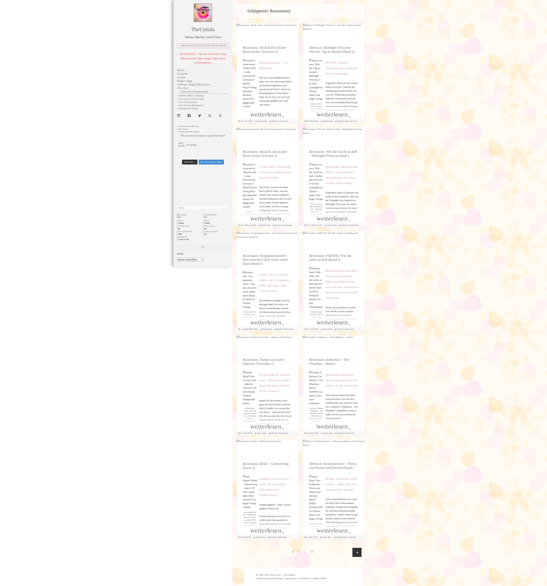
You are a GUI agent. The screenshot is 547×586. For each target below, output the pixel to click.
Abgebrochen (343, 121)
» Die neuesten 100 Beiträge (190, 99)
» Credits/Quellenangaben (188, 132)
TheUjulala (203, 29)
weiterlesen (274, 116)
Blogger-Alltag (184, 81)
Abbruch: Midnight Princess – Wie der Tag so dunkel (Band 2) (332, 50)
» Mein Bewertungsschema (194, 91)
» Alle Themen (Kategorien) (190, 105)
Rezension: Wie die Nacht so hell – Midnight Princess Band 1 (333, 154)
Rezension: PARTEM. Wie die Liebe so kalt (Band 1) (330, 258)
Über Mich (182, 88)
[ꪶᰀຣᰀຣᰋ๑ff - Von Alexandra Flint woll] (219, 156)
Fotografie (182, 73)
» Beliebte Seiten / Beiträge (190, 95)
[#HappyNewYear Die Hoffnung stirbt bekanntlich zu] (203, 156)
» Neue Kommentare (187, 102)
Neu (203, 247)
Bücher (181, 70)
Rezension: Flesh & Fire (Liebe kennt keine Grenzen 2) (265, 50)
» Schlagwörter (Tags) (187, 108)
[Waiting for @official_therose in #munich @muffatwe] (186, 153)
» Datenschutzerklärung (187, 126)
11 (313, 551)
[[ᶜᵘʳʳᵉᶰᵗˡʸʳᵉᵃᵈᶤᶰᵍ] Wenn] (186, 156)
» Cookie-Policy (318, 578)
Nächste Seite (357, 552)
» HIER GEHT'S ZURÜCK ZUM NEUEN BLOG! (203, 45)
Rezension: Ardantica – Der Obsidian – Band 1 (329, 362)
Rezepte (181, 77)
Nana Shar (262, 121)
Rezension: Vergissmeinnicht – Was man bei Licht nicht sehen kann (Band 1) (265, 260)
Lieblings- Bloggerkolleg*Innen (193, 84)
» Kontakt (303, 578)
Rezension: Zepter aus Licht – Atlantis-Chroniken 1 (264, 362)
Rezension (284, 121)
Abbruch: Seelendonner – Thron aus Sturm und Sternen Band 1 (333, 466)
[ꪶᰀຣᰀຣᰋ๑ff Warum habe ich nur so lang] (203, 153)
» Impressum (182, 129)
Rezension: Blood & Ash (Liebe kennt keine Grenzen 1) (265, 154)
